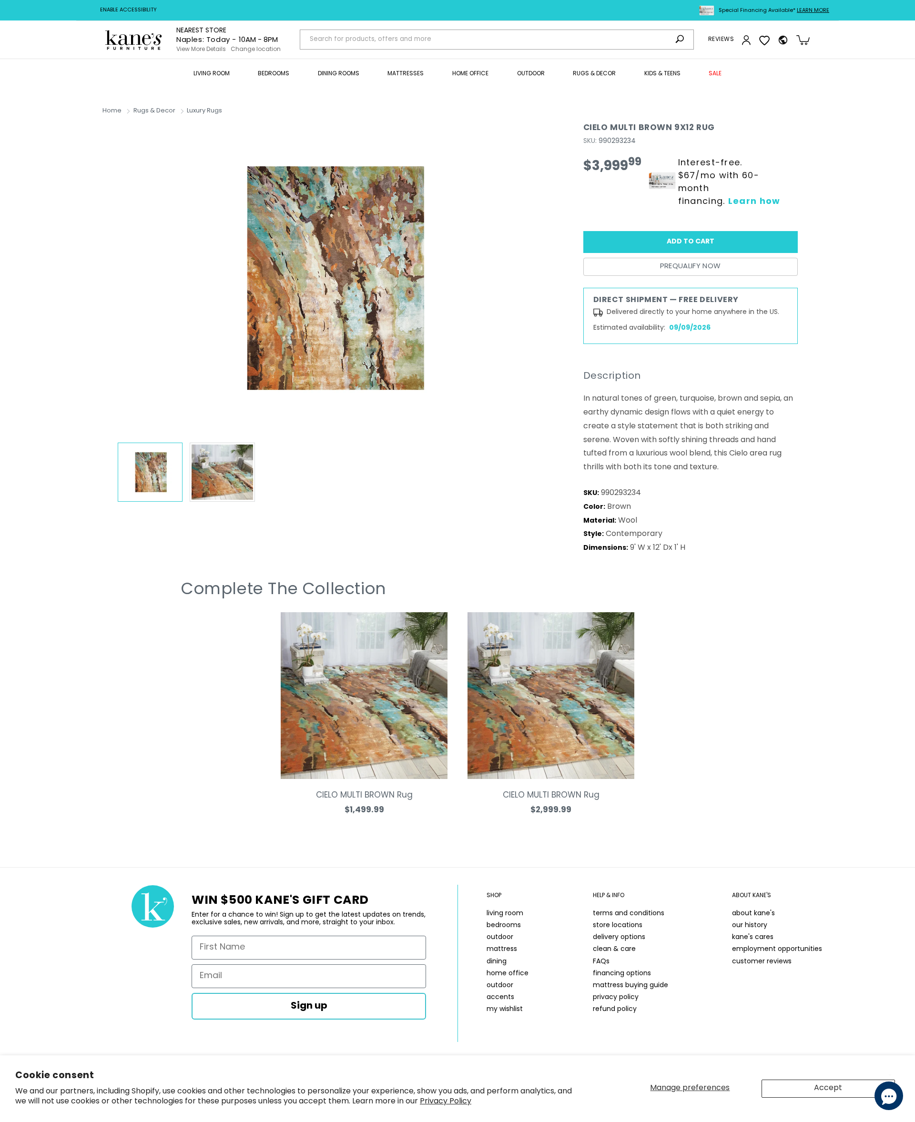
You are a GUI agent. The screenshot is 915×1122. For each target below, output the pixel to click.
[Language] (783, 40)
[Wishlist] (764, 40)
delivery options (619, 937)
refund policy (615, 1009)
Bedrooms (273, 74)
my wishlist (505, 1009)
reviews (721, 39)
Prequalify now (690, 266)
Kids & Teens (662, 74)
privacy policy (616, 997)
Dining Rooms (338, 74)
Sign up (309, 1006)
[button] (211, 74)
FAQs (601, 961)
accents (500, 997)
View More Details (201, 49)
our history (749, 925)
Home (112, 111)
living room (505, 913)
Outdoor (531, 74)
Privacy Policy (445, 1101)
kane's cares (752, 937)
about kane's (753, 913)
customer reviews (762, 961)
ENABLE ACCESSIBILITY (128, 10)
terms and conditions (628, 913)
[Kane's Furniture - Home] (133, 40)
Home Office (470, 74)
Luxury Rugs (204, 111)
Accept (828, 1088)
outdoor (500, 937)
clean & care (614, 949)
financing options (622, 973)
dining (497, 961)
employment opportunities (777, 949)
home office (508, 973)
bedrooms (504, 925)
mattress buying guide (630, 985)
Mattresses (405, 74)
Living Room (211, 74)
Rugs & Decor (594, 74)
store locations (617, 925)
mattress (502, 949)
